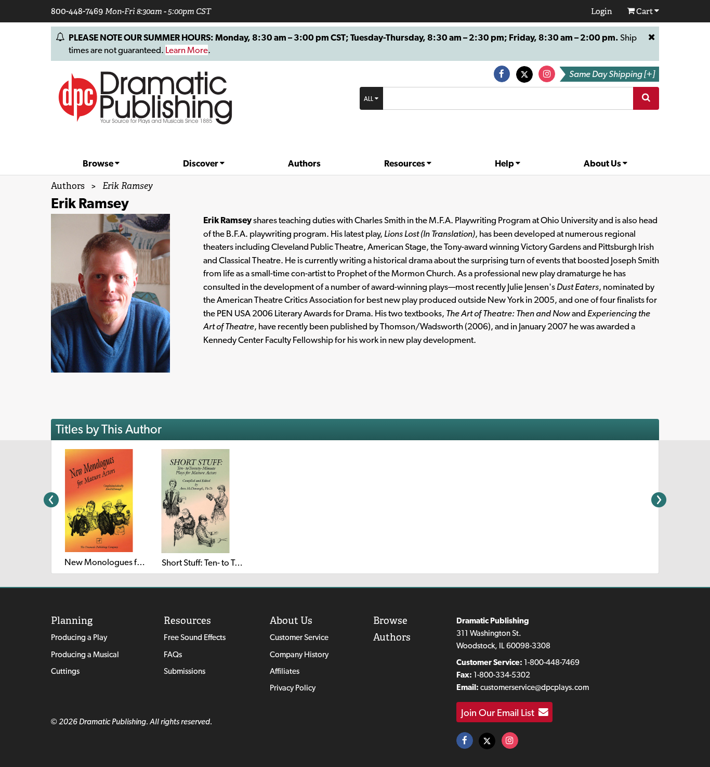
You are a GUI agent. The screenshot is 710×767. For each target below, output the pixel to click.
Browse (99, 163)
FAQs (173, 654)
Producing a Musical (85, 654)
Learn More (186, 50)
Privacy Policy (292, 688)
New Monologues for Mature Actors (132, 562)
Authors (304, 163)
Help (505, 163)
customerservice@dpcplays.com (534, 687)
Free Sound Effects (195, 637)
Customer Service (299, 637)
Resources (405, 163)
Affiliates (284, 671)
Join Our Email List (499, 712)
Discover (201, 163)
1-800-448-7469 (552, 662)
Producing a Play (79, 637)
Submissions (184, 671)
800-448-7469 (77, 11)
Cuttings (65, 671)
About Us (603, 163)
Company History (299, 654)
